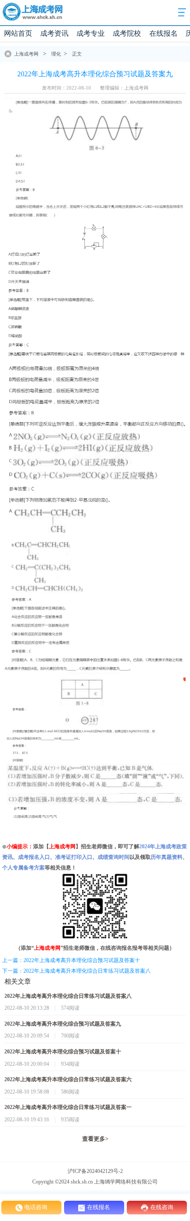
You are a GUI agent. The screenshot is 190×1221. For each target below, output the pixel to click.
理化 (56, 53)
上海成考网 (26, 53)
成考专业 (90, 33)
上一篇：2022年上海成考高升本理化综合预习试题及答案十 (71, 960)
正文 (77, 53)
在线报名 (163, 33)
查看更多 (95, 1139)
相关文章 (17, 981)
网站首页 (18, 33)
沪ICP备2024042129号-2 (95, 1171)
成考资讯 (54, 33)
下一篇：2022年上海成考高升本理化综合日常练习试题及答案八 (76, 971)
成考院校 (127, 33)
